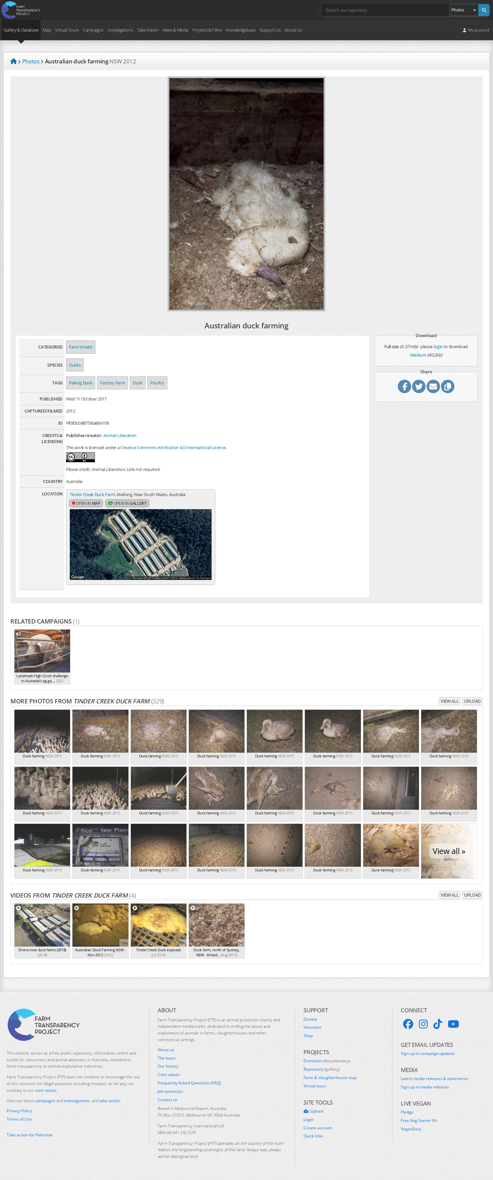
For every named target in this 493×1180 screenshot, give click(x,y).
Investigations (120, 30)
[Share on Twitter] (419, 386)
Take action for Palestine (30, 1135)
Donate (310, 1019)
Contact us (167, 1100)
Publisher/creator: (84, 435)
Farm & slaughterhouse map (330, 1077)
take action (110, 1101)
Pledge (407, 1112)
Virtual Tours (67, 30)
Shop (308, 1035)
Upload (472, 701)
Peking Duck (80, 383)
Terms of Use (19, 1119)
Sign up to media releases (425, 1087)
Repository (322, 1069)
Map (47, 30)
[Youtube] (453, 1024)
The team (166, 1058)
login (438, 346)
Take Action (147, 30)
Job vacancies (170, 1091)
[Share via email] (433, 386)
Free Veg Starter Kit (419, 1120)
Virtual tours (315, 1086)
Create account (318, 1128)
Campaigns (93, 30)
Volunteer (313, 1027)
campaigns (45, 1101)
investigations (77, 1101)
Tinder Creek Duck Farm (92, 494)
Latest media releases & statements (434, 1078)
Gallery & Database (21, 30)
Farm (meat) (80, 347)
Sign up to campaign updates (428, 1053)
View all (449, 701)
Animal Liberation (119, 435)
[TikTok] (437, 1024)
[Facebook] (408, 1024)
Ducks (74, 365)
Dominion (327, 1061)
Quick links (313, 1136)
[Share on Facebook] (404, 386)
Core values (169, 1074)
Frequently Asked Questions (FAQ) (189, 1083)
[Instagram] (423, 1024)
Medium (418, 355)
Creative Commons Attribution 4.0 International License (172, 447)
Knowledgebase (241, 30)
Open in (87, 503)
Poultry (157, 383)
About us (166, 1050)
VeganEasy (411, 1129)
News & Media (175, 30)
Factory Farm (112, 383)
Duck (138, 383)
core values (46, 1090)
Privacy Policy (19, 1111)
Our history (168, 1066)
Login (309, 1119)
